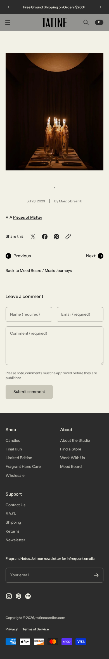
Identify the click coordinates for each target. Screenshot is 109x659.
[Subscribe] (96, 575)
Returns (13, 531)
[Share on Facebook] (45, 237)
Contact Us (15, 505)
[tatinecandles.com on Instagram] (9, 596)
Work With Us (72, 457)
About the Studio (75, 440)
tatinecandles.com (50, 618)
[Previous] (8, 7)
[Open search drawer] (86, 22)
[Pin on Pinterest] (56, 237)
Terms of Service (35, 629)
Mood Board (71, 466)
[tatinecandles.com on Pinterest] (18, 596)
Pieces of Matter (27, 217)
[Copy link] (68, 237)
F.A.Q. (11, 513)
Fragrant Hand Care (23, 466)
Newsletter (15, 540)
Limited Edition (19, 457)
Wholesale (15, 475)
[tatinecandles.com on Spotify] (28, 596)
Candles (13, 440)
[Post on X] (33, 237)
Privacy (12, 629)
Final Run (14, 449)
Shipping (13, 522)
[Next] (100, 7)
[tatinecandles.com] (54, 22)
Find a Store (70, 449)
